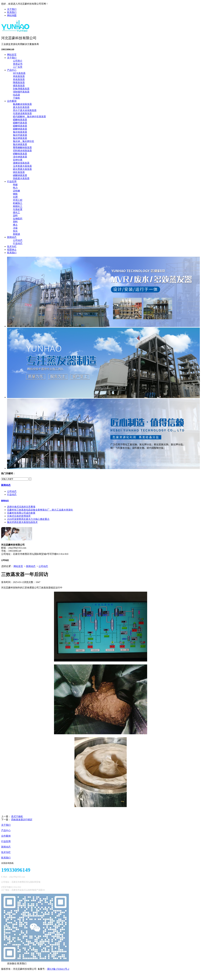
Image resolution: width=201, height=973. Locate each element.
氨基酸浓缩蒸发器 (22, 104)
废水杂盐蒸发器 (21, 107)
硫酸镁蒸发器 (20, 126)
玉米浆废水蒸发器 (22, 166)
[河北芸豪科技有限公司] (15, 31)
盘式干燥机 (17, 816)
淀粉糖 (16, 191)
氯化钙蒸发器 (20, 135)
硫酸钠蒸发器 (20, 129)
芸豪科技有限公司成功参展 (21, 513)
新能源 (16, 234)
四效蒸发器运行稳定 (21, 819)
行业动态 (17, 243)
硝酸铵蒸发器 (20, 153)
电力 (15, 187)
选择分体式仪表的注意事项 (21, 506)
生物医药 (17, 218)
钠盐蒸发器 (19, 172)
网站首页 (11, 54)
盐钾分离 (17, 160)
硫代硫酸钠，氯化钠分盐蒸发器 (29, 116)
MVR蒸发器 (19, 73)
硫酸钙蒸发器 (20, 122)
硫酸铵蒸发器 (20, 119)
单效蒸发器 (19, 76)
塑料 (15, 221)
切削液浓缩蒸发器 (22, 150)
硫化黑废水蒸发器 (22, 169)
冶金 (15, 228)
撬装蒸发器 (19, 85)
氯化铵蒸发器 (20, 132)
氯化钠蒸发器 (20, 144)
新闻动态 (11, 237)
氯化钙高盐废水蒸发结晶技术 (22, 522)
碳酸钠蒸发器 (20, 175)
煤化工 (16, 212)
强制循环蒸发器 (21, 91)
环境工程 (17, 200)
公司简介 (17, 61)
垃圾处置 (17, 209)
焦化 (15, 231)
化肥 (15, 197)
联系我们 (11, 12)
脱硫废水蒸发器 (21, 178)
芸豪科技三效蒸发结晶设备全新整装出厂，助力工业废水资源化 (40, 510)
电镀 (15, 184)
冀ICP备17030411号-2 (58, 969)
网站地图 (11, 15)
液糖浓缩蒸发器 (21, 163)
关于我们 (11, 9)
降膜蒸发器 (19, 82)
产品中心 (11, 70)
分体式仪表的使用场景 (19, 516)
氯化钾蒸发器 (20, 138)
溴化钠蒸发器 (20, 156)
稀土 (15, 225)
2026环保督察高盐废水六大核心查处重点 (28, 519)
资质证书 (17, 64)
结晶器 (16, 95)
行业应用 (11, 181)
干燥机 (16, 98)
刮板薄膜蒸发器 (21, 88)
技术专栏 (11, 246)
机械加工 (17, 203)
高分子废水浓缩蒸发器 (24, 110)
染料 (15, 215)
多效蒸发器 (19, 79)
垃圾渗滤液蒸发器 (22, 113)
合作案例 (11, 101)
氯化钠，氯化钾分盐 (23, 141)
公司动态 (17, 240)
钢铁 (15, 194)
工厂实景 (17, 67)
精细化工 (17, 206)
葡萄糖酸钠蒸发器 (22, 147)
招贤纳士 (11, 249)
